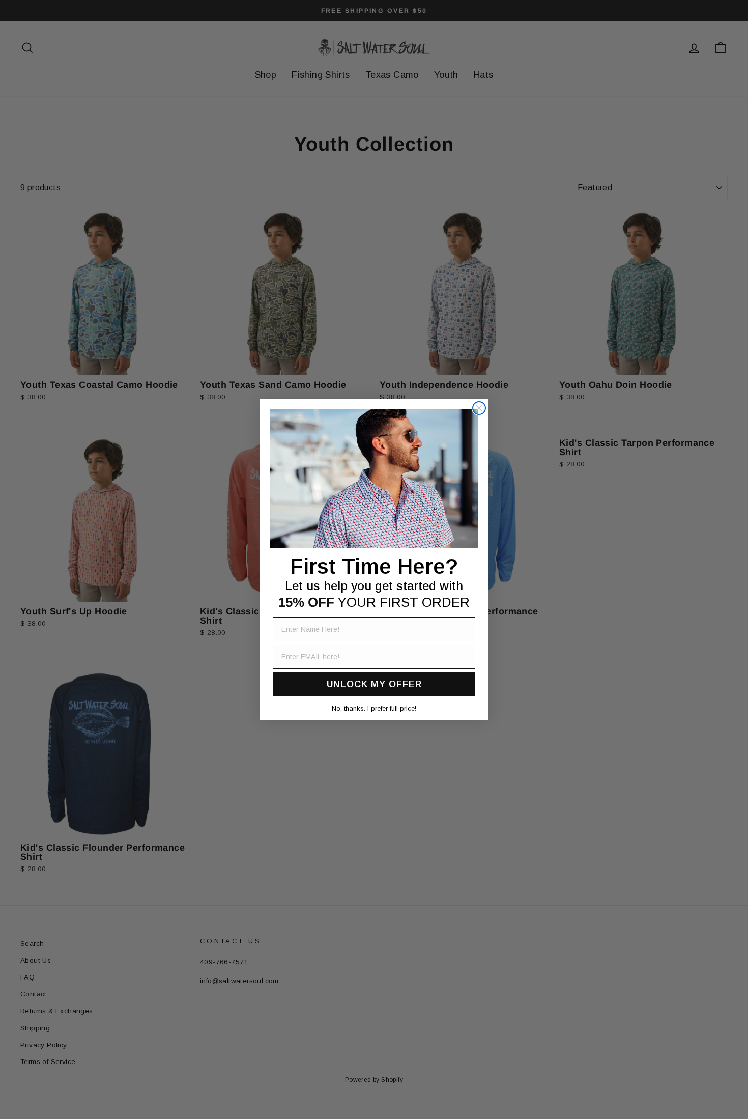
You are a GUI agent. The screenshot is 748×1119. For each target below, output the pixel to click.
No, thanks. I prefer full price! (374, 708)
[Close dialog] (479, 408)
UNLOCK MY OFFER (374, 684)
